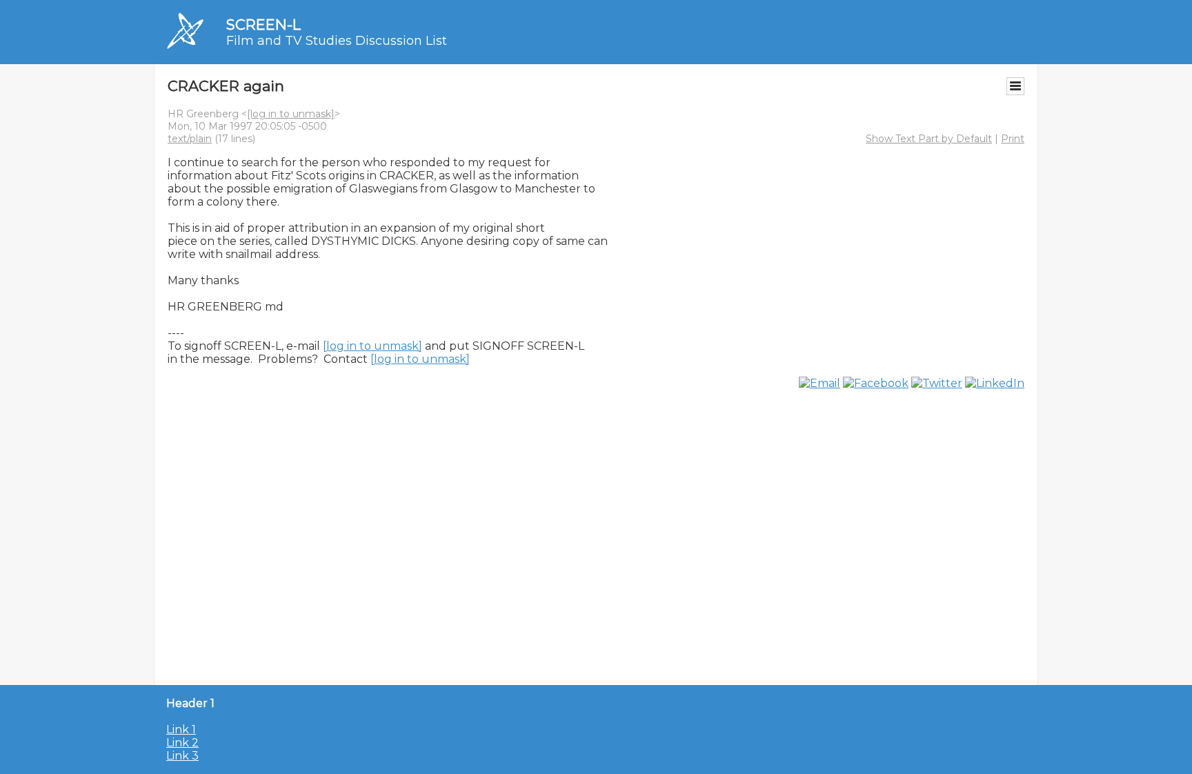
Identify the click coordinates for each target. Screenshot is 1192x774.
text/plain (190, 138)
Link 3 (182, 755)
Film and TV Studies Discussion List (336, 40)
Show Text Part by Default (929, 138)
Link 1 (181, 729)
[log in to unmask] (291, 114)
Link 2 (182, 742)
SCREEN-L (263, 24)
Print (1012, 138)
